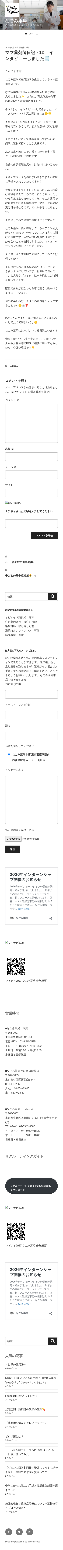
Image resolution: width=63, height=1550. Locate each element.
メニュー (33, 34)
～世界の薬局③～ (15, 1364)
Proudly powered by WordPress (22, 1541)
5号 (27, 47)
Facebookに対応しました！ (21, 1395)
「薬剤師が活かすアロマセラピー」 (26, 1422)
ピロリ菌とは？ (14, 1436)
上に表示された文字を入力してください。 (30, 511)
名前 (9, 448)
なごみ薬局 (16, 20)
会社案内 (14, 366)
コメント (12, 400)
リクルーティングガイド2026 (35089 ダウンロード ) (30, 1187)
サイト (9, 484)
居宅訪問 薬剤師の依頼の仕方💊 (25, 1409)
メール (10, 466)
